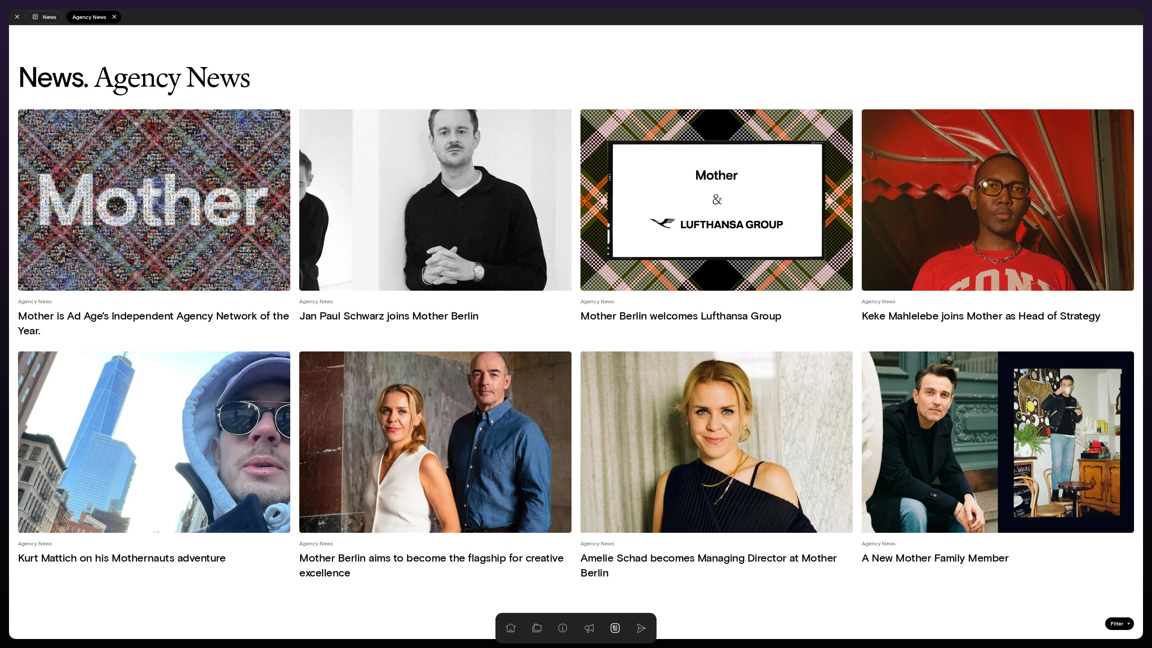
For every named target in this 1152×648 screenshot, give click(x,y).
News (49, 17)
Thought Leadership (1113, 591)
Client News (1119, 539)
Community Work (1115, 574)
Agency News (35, 301)
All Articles (1121, 608)
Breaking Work (1117, 556)
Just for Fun (1119, 522)
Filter (1120, 623)
